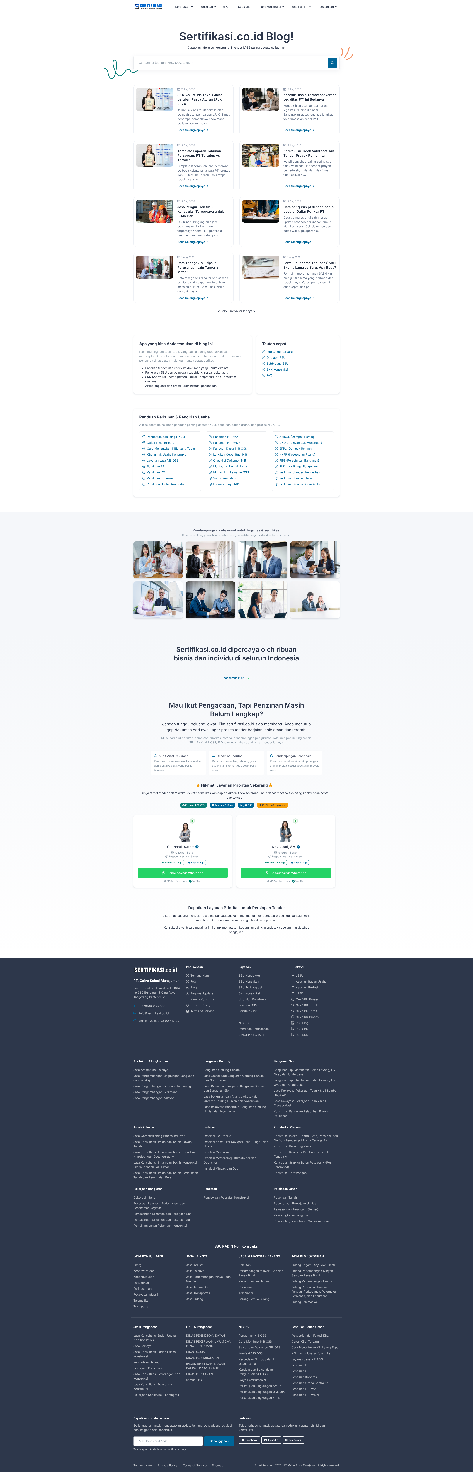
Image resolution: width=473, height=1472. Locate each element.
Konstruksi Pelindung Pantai (293, 1146)
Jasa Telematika (197, 1287)
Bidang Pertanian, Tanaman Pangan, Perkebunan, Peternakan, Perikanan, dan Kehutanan (314, 1291)
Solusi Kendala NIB (226, 478)
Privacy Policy (200, 1005)
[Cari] (332, 63)
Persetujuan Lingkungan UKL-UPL (262, 1392)
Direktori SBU (276, 357)
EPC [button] (225, 7)
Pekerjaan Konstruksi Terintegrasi (156, 1395)
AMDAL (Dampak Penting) (297, 437)
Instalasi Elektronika (217, 1136)
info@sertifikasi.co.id (154, 1013)
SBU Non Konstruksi (253, 999)
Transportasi (142, 1306)
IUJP (242, 1017)
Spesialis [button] (244, 7)
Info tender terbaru (280, 352)
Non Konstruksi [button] (270, 7)
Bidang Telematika (304, 1302)
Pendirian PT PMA (225, 437)
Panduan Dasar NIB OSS (230, 448)
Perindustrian (142, 1288)
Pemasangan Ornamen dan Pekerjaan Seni (162, 1214)
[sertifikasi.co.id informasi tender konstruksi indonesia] (148, 6)
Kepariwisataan (143, 1271)
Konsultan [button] (206, 7)
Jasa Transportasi (198, 1293)
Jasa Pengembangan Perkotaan (155, 1092)
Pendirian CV (156, 472)
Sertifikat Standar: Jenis (295, 478)
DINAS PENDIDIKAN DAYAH (205, 1335)
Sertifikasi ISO (248, 1011)
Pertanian (245, 1287)
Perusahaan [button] (326, 7)
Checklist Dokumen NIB (229, 460)
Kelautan (245, 1265)
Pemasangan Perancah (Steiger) (296, 1209)
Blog (193, 987)
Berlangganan (219, 1441)
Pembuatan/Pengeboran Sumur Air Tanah (302, 1221)
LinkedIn (273, 1440)
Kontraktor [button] (182, 7)
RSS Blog (302, 1023)
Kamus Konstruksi (202, 999)
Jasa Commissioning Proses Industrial (159, 1136)
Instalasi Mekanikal (217, 1152)
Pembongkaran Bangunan (291, 1215)
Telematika (140, 1300)
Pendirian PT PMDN (227, 443)
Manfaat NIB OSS (251, 1353)
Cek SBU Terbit (306, 1011)
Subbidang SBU (277, 363)
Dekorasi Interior (144, 1197)
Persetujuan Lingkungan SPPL (259, 1398)
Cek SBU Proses (307, 999)
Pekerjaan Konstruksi (147, 1368)
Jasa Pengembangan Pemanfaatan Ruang (162, 1086)
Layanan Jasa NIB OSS (162, 460)
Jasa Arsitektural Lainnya (150, 1070)
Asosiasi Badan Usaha (311, 981)
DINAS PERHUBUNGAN (202, 1358)
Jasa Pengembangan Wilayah (153, 1098)
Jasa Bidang (194, 1299)
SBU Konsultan (249, 981)
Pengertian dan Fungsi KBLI (166, 437)
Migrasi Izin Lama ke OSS (231, 472)
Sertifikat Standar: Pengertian (299, 472)
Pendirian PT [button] (299, 7)
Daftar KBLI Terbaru (160, 443)
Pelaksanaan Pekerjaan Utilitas (295, 1203)
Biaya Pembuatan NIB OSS (257, 1380)
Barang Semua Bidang (254, 1299)
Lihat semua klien (232, 678)
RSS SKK (302, 1035)
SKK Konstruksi (277, 369)
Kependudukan (143, 1277)
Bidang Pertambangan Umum (311, 1281)
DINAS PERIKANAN (199, 1374)
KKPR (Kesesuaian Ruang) (297, 454)
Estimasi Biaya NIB (226, 484)
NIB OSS (244, 1023)
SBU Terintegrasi (250, 987)
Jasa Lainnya (195, 1271)
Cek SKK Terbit (306, 1005)
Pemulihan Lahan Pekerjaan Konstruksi (160, 1225)
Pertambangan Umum (254, 1281)
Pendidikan (141, 1283)
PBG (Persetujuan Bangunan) (299, 460)
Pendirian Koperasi (160, 478)
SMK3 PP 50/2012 (251, 1035)
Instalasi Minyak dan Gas (221, 1168)
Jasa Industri (195, 1265)
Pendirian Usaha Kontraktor (166, 484)
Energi (137, 1265)
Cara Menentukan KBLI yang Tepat (171, 448)
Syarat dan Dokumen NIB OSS (259, 1347)
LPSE (299, 993)
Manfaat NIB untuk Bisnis (230, 466)
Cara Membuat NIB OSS (255, 1341)
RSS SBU (302, 1029)
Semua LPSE (195, 1380)
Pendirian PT (155, 466)
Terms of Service (202, 1011)
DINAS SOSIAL (196, 1352)
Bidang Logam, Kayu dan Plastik (313, 1265)
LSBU (299, 975)
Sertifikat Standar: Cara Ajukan (300, 484)
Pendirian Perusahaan (254, 1029)
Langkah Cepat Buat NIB (230, 454)
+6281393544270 (152, 1006)
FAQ (269, 375)
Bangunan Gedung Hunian (222, 1070)
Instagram (295, 1440)
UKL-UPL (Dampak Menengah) (300, 443)
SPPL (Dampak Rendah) (296, 448)
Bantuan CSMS (249, 1005)
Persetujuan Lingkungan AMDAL (261, 1386)
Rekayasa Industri (145, 1294)
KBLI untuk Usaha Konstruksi (167, 454)
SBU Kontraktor (249, 975)
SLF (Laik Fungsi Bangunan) (298, 466)
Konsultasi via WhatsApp (185, 873)
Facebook (251, 1440)
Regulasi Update (201, 993)
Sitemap (217, 1465)
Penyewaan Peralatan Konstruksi (226, 1197)
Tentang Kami (200, 975)
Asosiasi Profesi (307, 987)
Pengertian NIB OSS (252, 1335)
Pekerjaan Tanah (285, 1197)
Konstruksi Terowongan (290, 1173)
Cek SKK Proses (307, 1017)
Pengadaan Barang (146, 1362)
